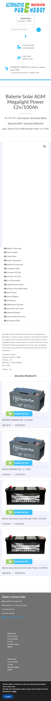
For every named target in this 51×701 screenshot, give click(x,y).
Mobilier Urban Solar (13, 249)
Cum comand (12, 639)
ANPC (9, 647)
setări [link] (14, 692)
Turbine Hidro (11, 256)
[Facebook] (26, 36)
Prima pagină (23, 118)
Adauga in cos (21, 413)
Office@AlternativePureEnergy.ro (15, 617)
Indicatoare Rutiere (13, 313)
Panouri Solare (11, 293)
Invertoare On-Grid (13, 276)
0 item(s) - (24, 20)
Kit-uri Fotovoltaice (13, 281)
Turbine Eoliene (12, 252)
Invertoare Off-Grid (13, 272)
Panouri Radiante (12, 297)
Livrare (10, 642)
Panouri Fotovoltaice (13, 260)
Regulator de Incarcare (14, 265)
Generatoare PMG (13, 321)
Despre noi (11, 634)
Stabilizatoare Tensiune (14, 305)
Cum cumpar (12, 636)
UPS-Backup (10, 301)
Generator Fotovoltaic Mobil (16, 289)
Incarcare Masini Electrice (15, 317)
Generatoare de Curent (15, 309)
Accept (7, 696)
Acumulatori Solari (13, 269)
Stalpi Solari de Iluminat (15, 285)
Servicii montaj (13, 644)
